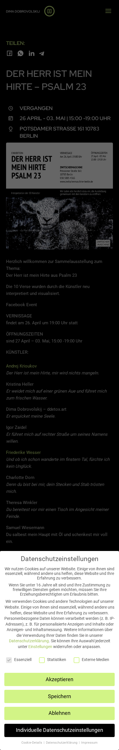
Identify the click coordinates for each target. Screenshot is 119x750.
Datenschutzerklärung (29, 641)
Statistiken (56, 659)
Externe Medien (95, 659)
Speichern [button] (59, 696)
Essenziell (22, 659)
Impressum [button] (89, 743)
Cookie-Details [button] (32, 743)
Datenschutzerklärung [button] (62, 743)
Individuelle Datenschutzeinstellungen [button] (59, 730)
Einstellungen (40, 646)
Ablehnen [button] (59, 713)
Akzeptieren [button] (59, 679)
